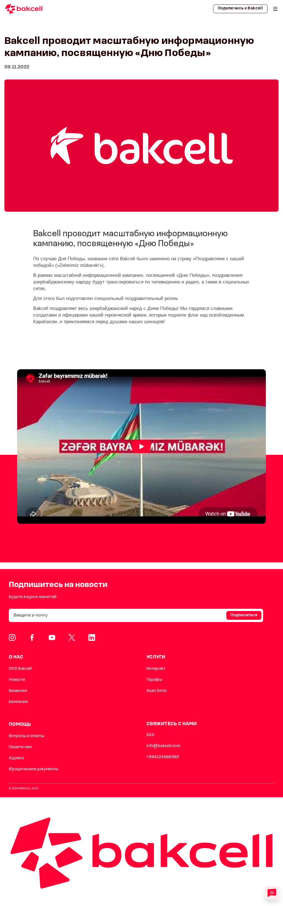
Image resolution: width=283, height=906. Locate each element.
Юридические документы (33, 769)
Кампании (18, 702)
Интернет (155, 669)
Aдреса (16, 758)
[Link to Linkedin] (91, 637)
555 (150, 735)
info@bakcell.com (163, 746)
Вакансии (18, 691)
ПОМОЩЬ (20, 724)
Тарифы (154, 680)
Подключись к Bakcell (240, 8)
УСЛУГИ (156, 657)
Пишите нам (20, 747)
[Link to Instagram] (12, 637)
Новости (17, 680)
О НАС (16, 657)
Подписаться (243, 615)
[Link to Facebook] (32, 637)
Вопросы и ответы (26, 736)
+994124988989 (162, 757)
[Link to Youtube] (52, 637)
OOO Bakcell (20, 669)
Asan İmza (156, 691)
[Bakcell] (275, 9)
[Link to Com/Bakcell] (72, 637)
